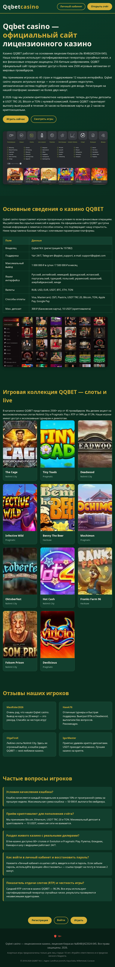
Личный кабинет (71, 6)
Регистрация (40, 920)
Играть (78, 920)
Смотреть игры (43, 119)
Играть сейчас (16, 119)
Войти (61, 920)
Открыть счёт (99, 6)
